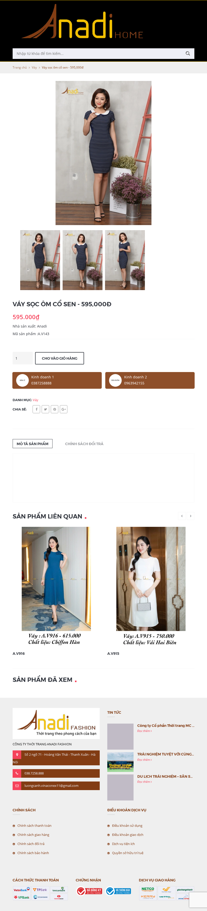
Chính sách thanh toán (34, 825)
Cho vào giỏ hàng (59, 358)
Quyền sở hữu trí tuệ (127, 853)
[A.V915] (151, 587)
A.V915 (113, 653)
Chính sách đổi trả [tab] (84, 443)
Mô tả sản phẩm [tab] (32, 443)
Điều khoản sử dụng (127, 825)
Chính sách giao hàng (33, 834)
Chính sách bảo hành (33, 853)
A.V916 (19, 653)
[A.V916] (56, 587)
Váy (34, 67)
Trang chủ (20, 67)
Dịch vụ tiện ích (123, 843)
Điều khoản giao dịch (127, 834)
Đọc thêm (144, 731)
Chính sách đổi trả (30, 843)
